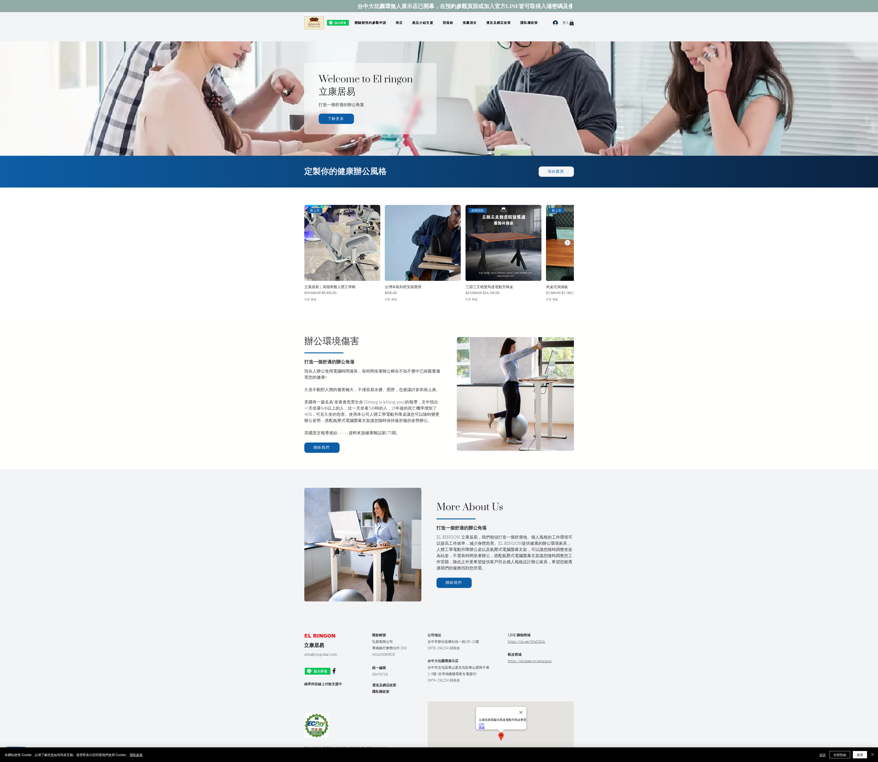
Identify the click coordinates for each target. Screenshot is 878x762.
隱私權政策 (380, 692)
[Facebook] (334, 671)
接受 (860, 754)
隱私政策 (136, 754)
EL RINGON (320, 636)
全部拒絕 (839, 754)
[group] (439, 253)
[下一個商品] (567, 242)
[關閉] (872, 754)
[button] (571, 22)
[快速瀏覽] (423, 243)
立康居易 (314, 645)
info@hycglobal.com (320, 655)
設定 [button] (822, 754)
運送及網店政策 (384, 685)
